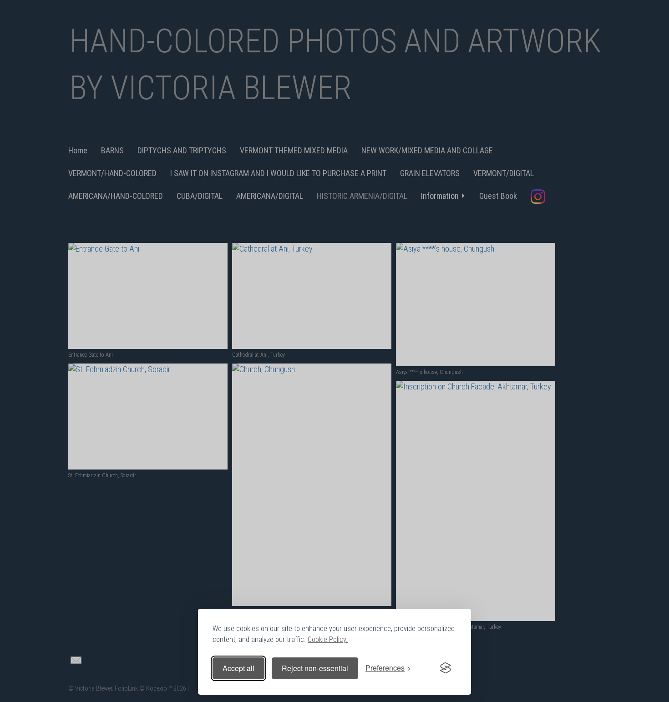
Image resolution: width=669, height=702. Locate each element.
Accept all (238, 668)
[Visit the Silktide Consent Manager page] (445, 668)
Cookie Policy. (328, 639)
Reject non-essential (315, 668)
